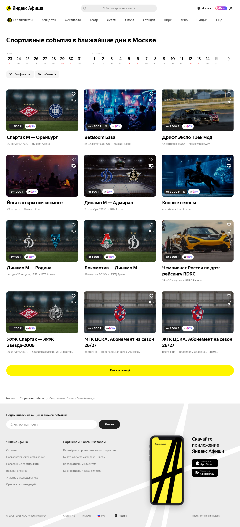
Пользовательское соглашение (25, 457)
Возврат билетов (17, 470)
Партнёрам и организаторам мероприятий (89, 450)
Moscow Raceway (199, 143)
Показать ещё (120, 370)
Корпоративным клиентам (79, 463)
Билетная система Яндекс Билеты (84, 457)
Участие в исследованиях (22, 477)
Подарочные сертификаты (22, 463)
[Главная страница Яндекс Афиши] (8, 8)
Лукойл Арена (41, 143)
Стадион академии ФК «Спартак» (52, 351)
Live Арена (183, 209)
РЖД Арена (118, 274)
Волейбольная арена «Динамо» (120, 351)
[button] (219, 20)
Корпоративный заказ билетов (82, 470)
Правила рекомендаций (21, 484)
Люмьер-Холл (32, 209)
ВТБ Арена (116, 209)
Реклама (86, 515)
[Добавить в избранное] (73, 94)
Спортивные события (32, 398)
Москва (10, 398)
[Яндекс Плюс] (221, 8)
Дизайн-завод (122, 143)
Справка (11, 450)
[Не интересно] (73, 101)
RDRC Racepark (194, 280)
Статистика (69, 515)
